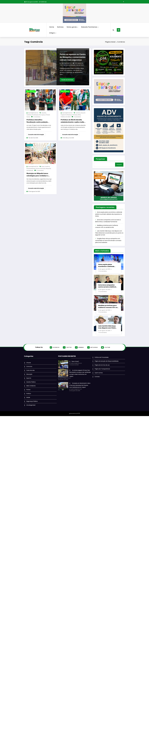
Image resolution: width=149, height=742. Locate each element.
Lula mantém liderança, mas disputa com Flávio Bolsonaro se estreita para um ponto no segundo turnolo (109, 233)
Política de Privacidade (101, 357)
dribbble (81, 347)
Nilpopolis (48, 168)
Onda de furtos (80, 65)
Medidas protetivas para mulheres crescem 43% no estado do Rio (107, 306)
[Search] (113, 30)
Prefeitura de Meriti (66, 116)
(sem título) (75, 361)
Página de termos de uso (102, 365)
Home (51, 27)
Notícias (60, 27)
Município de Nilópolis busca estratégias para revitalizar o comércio (37, 174)
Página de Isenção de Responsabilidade (107, 361)
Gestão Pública (31, 382)
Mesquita (72, 65)
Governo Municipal (40, 168)
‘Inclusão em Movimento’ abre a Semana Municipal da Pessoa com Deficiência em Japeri (79, 385)
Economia (29, 145)
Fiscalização (35, 114)
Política (28, 393)
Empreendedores (31, 168)
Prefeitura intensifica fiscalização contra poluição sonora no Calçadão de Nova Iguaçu (37, 121)
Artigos (52, 33)
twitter (68, 347)
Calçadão (43, 112)
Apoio (42, 166)
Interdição (74, 114)
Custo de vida (30, 370)
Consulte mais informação (67, 79)
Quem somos (99, 373)
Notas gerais (72, 27)
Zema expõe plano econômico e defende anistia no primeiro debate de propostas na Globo (108, 214)
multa (79, 114)
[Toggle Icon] (118, 30)
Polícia (61, 51)
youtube (107, 347)
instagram (94, 347)
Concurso (29, 366)
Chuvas (28, 363)
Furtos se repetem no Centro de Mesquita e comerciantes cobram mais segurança (73, 57)
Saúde (28, 397)
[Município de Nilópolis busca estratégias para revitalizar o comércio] (40, 153)
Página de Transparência (102, 369)
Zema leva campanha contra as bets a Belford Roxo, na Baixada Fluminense (107, 286)
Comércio (67, 65)
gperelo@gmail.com (66, 63)
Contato (97, 377)
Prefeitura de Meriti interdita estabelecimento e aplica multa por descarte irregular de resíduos (72, 121)
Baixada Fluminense (89, 27)
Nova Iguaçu (42, 114)
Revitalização (30, 170)
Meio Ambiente (31, 91)
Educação (29, 374)
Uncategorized (30, 405)
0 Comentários (36, 116)
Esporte (28, 378)
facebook (56, 347)
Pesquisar (100, 159)
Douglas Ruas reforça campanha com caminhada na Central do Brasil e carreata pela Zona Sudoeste (108, 240)
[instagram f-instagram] (123, 2)
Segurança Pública (32, 401)
